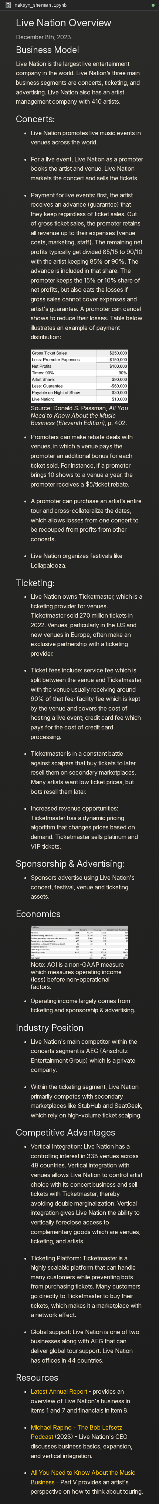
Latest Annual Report (59, 1391)
